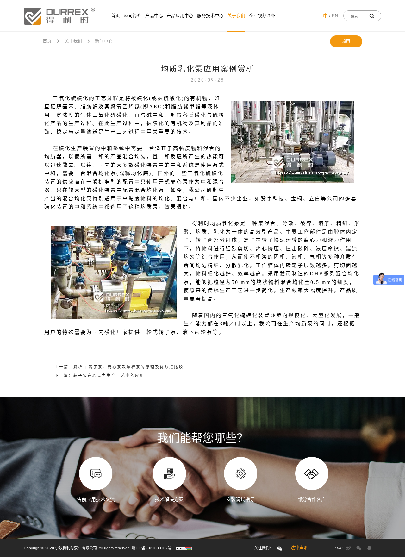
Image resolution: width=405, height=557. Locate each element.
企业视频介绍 (262, 15)
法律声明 (299, 547)
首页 (115, 15)
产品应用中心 (180, 15)
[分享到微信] (358, 547)
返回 (346, 41)
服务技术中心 (210, 15)
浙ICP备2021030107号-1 (153, 548)
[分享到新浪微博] (348, 547)
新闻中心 (104, 41)
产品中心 (154, 15)
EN (335, 15)
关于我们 (236, 15)
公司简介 (132, 15)
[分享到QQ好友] (369, 547)
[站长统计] (184, 548)
